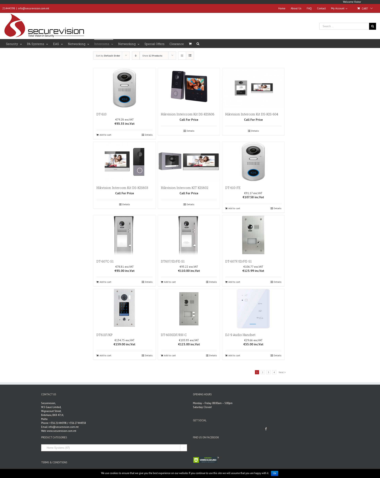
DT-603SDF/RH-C (174, 335)
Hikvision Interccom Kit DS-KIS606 (187, 114)
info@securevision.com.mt (33, 8)
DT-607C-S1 (105, 261)
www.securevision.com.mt (61, 431)
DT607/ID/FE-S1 (173, 261)
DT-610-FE (232, 188)
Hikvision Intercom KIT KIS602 (184, 188)
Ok (274, 473)
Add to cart (105, 134)
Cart (365, 8)
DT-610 (101, 114)
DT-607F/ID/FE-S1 (238, 261)
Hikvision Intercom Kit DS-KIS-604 (251, 114)
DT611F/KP (104, 335)
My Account (337, 8)
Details (149, 134)
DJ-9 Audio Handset (240, 335)
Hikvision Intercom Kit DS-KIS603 (122, 188)
